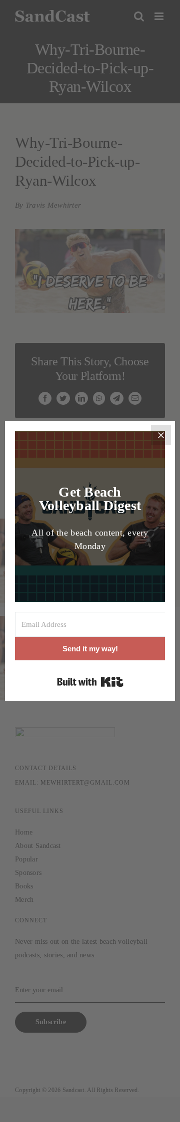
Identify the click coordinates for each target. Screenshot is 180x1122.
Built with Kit (90, 682)
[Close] (161, 435)
